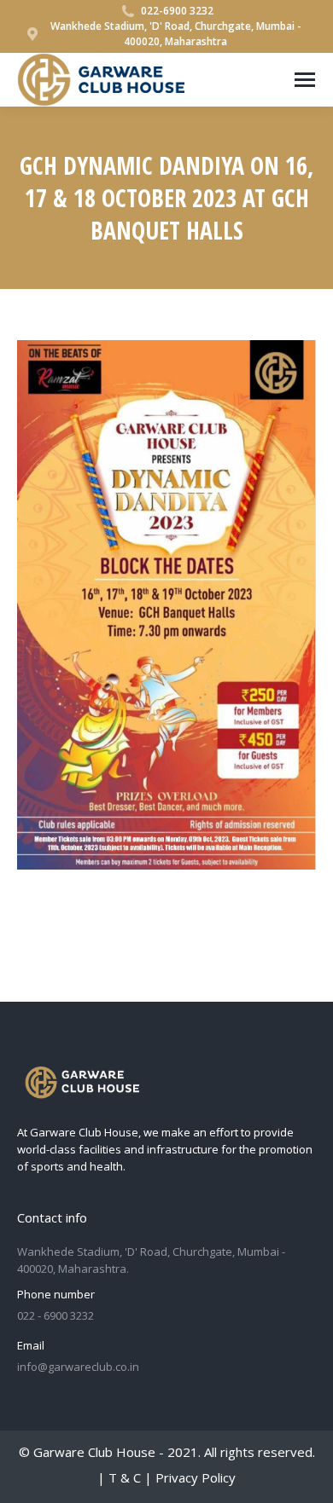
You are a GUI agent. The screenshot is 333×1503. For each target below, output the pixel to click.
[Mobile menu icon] (305, 79)
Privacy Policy (195, 1477)
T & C (124, 1477)
